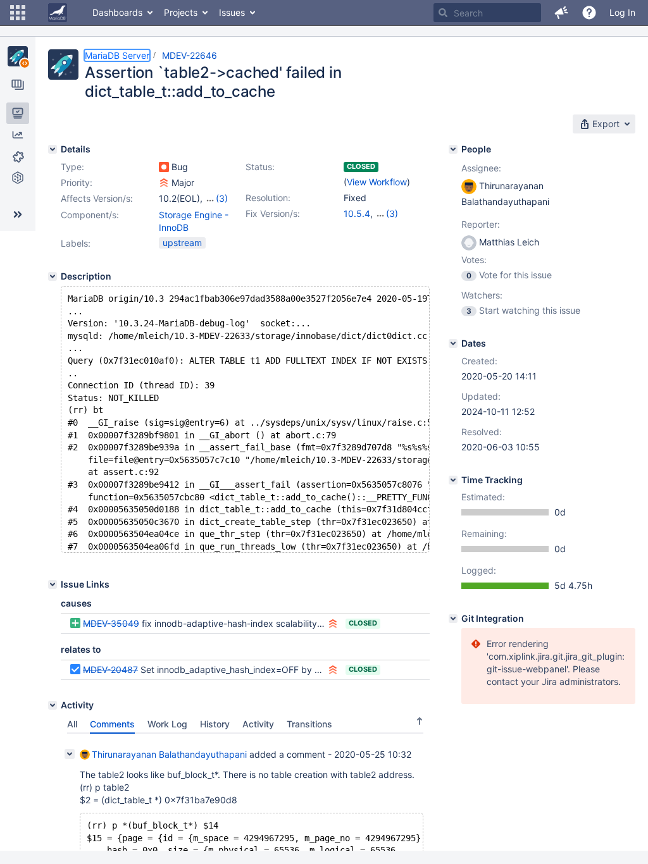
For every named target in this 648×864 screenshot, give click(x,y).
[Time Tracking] (453, 480)
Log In (622, 12)
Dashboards (117, 12)
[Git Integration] (453, 618)
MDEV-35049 (111, 623)
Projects (180, 12)
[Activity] (52, 705)
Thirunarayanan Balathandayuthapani (169, 754)
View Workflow (377, 181)
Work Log (167, 724)
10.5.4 (357, 213)
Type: (72, 166)
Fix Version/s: (273, 213)
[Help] (589, 12)
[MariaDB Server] (18, 56)
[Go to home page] (57, 12)
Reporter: (480, 224)
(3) (222, 198)
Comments (112, 724)
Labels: (75, 243)
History (215, 724)
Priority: (76, 182)
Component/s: (90, 214)
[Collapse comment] (70, 754)
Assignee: (481, 168)
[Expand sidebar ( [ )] (17, 214)
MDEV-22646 (189, 55)
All (72, 724)
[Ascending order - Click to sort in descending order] (419, 721)
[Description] (52, 276)
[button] (17, 12)
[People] (453, 149)
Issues (232, 12)
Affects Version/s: (97, 198)
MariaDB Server (117, 55)
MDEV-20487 (110, 669)
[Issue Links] (52, 584)
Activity (258, 724)
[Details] (52, 149)
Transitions (309, 724)
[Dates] (453, 343)
